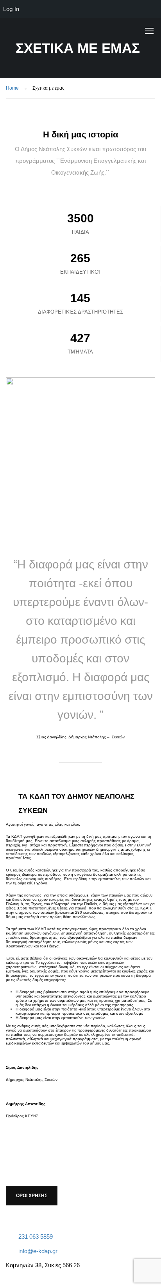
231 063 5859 (35, 1236)
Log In (11, 8)
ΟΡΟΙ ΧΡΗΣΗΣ (31, 1195)
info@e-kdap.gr (37, 1251)
